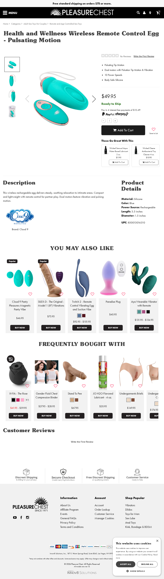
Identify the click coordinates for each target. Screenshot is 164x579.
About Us (65, 505)
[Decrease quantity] (103, 120)
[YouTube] (15, 517)
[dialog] (137, 556)
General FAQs (68, 518)
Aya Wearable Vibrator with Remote (144, 303)
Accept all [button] (125, 564)
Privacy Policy (67, 522)
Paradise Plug (113, 301)
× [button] (157, 541)
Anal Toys (130, 522)
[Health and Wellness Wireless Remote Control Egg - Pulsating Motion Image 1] (61, 99)
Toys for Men (132, 514)
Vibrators (130, 505)
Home (5, 23)
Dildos (128, 509)
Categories (16, 23)
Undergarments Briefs (131, 393)
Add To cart (125, 130)
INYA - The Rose (18, 393)
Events (63, 514)
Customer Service (104, 514)
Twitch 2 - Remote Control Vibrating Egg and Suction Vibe (82, 305)
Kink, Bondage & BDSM (138, 527)
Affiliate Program (69, 509)
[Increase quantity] (115, 120)
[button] (94, 98)
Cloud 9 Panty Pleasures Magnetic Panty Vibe (20, 305)
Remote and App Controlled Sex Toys (66, 23)
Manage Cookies (104, 518)
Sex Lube (130, 518)
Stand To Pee (75, 393)
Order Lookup (102, 509)
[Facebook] (21, 517)
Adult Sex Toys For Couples (35, 23)
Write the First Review (144, 56)
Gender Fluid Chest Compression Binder (47, 395)
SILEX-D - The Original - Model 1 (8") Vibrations (51, 303)
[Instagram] (27, 517)
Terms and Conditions (71, 527)
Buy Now (20, 327)
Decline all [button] (147, 564)
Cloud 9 (24, 229)
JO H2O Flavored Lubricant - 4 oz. (103, 395)
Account (99, 505)
